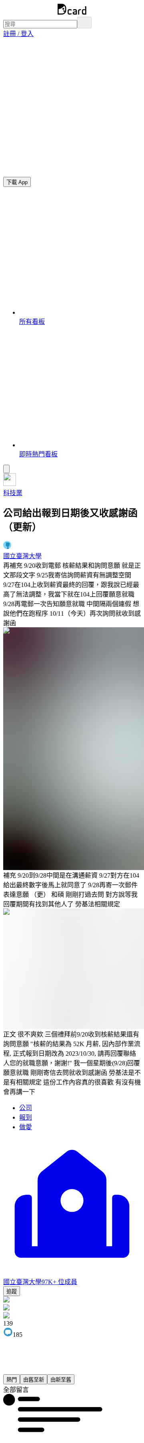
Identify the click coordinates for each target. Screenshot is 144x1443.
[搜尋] (84, 22)
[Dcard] (72, 13)
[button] (18, 33)
